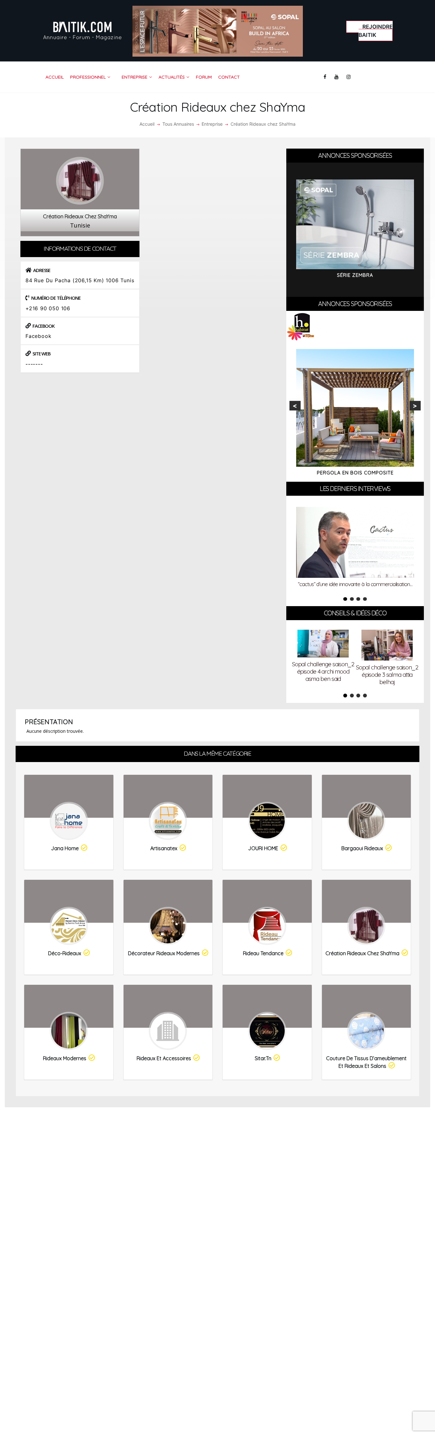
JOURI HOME (263, 848)
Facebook (38, 336)
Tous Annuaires (178, 124)
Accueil (146, 124)
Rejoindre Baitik (376, 31)
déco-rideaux (64, 953)
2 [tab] (352, 599)
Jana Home (65, 848)
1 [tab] (345, 599)
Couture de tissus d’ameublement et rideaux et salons (366, 1062)
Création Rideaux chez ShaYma (362, 953)
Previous (295, 405)
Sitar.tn (263, 1058)
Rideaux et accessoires (164, 1058)
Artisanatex (163, 848)
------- (34, 364)
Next (415, 405)
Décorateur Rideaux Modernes (164, 953)
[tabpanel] (355, 548)
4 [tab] (365, 599)
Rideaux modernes (64, 1058)
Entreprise (212, 124)
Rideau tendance (263, 953)
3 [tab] (358, 599)
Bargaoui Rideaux (362, 848)
